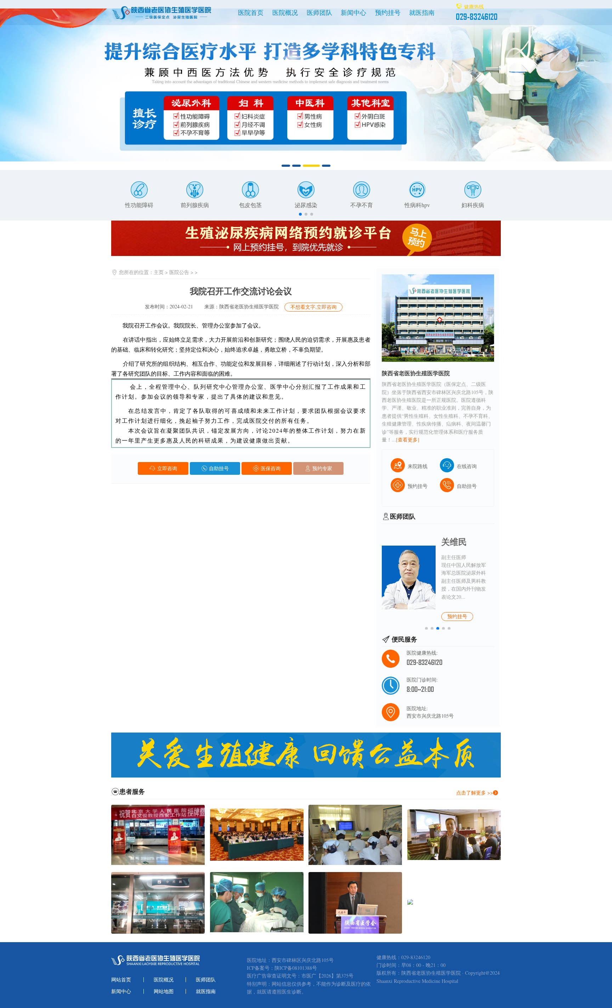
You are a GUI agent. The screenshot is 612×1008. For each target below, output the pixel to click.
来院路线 (417, 466)
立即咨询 (166, 468)
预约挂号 (388, 12)
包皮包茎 (250, 205)
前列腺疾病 (195, 205)
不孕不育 (361, 205)
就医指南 (422, 12)
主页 (159, 272)
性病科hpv (417, 205)
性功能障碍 (139, 205)
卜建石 (454, 541)
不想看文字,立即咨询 (313, 306)
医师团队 (319, 12)
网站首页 (121, 979)
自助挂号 (218, 468)
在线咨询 (467, 466)
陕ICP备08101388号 (295, 968)
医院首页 (251, 12)
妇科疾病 (472, 205)
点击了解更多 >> (474, 792)
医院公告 (179, 272)
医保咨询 (269, 468)
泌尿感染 (306, 205)
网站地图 (164, 991)
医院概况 (285, 12)
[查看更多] (407, 439)
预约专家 (321, 468)
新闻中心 (353, 12)
